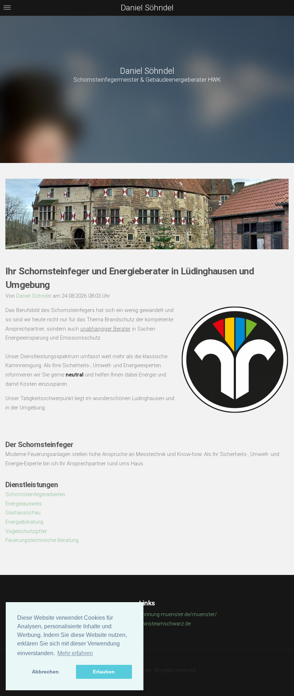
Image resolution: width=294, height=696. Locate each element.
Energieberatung (24, 522)
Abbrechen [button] (45, 672)
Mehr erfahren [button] (75, 653)
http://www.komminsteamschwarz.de (147, 623)
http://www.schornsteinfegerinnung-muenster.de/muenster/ (147, 614)
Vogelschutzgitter (26, 531)
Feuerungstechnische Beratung (42, 540)
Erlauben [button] (104, 672)
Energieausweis (23, 503)
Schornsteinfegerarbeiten (35, 494)
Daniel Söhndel (147, 71)
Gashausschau (23, 512)
